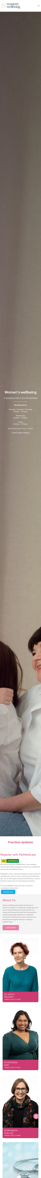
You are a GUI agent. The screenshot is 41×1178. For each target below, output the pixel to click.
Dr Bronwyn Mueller (10, 1131)
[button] (36, 1116)
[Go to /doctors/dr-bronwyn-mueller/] (20, 1101)
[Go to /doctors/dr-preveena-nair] (20, 1033)
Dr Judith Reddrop (9, 995)
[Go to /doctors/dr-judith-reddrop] (20, 965)
